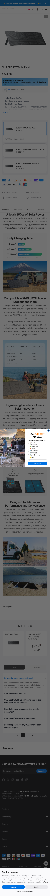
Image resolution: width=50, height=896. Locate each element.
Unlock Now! (37, 463)
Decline (37, 887)
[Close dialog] (48, 430)
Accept (13, 887)
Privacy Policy (43, 882)
